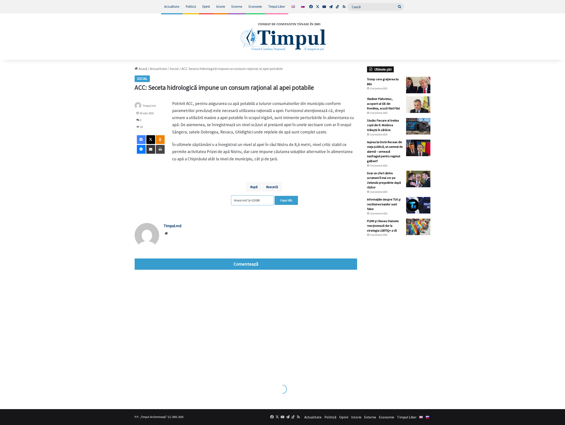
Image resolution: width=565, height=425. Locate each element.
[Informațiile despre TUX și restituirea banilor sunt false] (418, 205)
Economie (255, 6)
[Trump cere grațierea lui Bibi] (418, 85)
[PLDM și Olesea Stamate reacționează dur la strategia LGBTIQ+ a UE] (418, 227)
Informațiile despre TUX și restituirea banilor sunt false (384, 204)
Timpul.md (149, 105)
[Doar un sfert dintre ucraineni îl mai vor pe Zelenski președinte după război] (418, 179)
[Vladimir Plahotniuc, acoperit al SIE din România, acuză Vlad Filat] (418, 104)
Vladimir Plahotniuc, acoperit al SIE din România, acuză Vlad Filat (383, 103)
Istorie (220, 6)
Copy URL (286, 200)
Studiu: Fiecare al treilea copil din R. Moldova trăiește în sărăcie (383, 125)
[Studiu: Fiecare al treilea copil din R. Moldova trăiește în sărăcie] (418, 126)
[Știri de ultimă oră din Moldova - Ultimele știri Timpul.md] (282, 36)
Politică (191, 6)
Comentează (246, 264)
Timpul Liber (276, 6)
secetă (273, 187)
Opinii (206, 6)
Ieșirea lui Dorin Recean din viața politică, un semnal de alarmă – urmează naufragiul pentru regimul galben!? (385, 151)
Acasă (142, 68)
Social (174, 68)
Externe (236, 6)
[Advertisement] (399, 314)
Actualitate (171, 6)
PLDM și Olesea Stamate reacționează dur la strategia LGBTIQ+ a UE (383, 225)
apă (255, 187)
